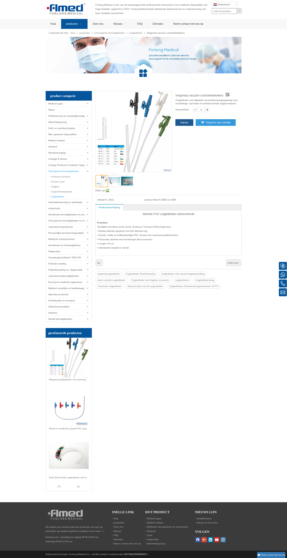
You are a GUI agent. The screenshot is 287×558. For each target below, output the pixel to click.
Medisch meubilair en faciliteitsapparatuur (70, 288)
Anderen (52, 312)
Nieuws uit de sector (207, 522)
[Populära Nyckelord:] (239, 10)
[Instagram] (223, 539)
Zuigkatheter (57, 196)
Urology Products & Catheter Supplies (68, 165)
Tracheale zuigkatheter (109, 286)
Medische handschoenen (61, 239)
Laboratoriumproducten (60, 226)
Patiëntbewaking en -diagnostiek (65, 269)
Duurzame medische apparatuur (65, 282)
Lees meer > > (96, 531)
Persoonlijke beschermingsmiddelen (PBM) (70, 233)
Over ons (118, 526)
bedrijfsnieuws (204, 518)
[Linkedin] (210, 539)
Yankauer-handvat (60, 176)
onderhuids (54, 208)
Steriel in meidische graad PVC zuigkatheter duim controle (69, 428)
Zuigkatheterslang (204, 280)
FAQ (116, 535)
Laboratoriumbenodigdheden (63, 276)
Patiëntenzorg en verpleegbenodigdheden (70, 116)
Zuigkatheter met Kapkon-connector (150, 280)
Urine (149, 535)
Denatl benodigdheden (60, 319)
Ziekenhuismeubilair (58, 306)
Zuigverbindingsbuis (61, 191)
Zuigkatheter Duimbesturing (140, 273)
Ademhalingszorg (57, 122)
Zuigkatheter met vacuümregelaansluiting (183, 273)
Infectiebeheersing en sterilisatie (65, 202)
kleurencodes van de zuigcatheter (145, 286)
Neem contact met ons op (127, 543)
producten (119, 522)
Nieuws (117, 531)
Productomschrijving (109, 207)
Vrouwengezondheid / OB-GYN (64, 257)
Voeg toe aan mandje (218, 122)
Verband (52, 146)
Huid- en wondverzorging (61, 128)
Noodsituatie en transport (61, 300)
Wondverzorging (57, 152)
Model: (101, 199)
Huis (116, 518)
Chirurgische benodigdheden (63, 171)
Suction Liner (58, 181)
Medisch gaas (55, 103)
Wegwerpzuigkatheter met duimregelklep (69, 379)
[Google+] (204, 539)
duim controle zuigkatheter (111, 280)
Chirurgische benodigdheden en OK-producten (70, 220)
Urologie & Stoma (57, 159)
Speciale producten (58, 294)
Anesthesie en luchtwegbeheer (64, 245)
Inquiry (184, 122)
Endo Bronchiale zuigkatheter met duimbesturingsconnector (69, 477)
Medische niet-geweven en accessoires (167, 526)
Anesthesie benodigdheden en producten (70, 214)
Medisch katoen (56, 140)
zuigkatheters (182, 280)
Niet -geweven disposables (62, 134)
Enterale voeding (57, 263)
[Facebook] (197, 539)
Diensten (118, 539)
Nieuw (51, 109)
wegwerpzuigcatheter (108, 273)
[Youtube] (216, 539)
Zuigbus (55, 186)
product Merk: (151, 199)
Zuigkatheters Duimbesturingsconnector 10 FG (193, 286)
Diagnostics (54, 251)
